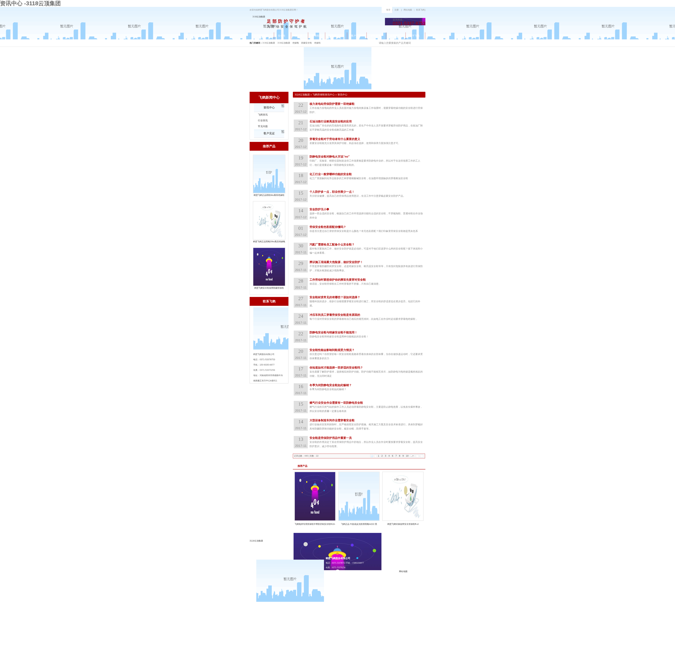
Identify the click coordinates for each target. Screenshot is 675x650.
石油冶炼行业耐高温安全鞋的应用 (331, 121)
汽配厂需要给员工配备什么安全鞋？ (332, 244)
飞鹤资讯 (263, 114)
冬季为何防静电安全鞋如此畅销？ (331, 385)
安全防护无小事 (319, 209)
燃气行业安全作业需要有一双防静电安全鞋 (336, 402)
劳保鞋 (397, 618)
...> (412, 456)
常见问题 (263, 126)
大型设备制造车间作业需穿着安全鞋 (332, 420)
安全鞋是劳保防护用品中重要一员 (331, 437)
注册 (396, 10)
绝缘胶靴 (398, 625)
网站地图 (408, 10)
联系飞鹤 (420, 10)
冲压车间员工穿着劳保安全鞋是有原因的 (335, 314)
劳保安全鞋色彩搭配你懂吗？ (328, 226)
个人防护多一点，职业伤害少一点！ (332, 191)
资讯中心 (269, 107)
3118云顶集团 (258, 16)
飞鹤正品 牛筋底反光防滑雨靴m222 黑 (359, 524)
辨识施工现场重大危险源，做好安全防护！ (336, 262)
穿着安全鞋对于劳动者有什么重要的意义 (335, 138)
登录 (388, 10)
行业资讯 (263, 120)
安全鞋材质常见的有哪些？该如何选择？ (335, 297)
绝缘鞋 (317, 43)
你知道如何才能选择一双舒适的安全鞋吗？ (336, 367)
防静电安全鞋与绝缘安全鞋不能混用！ (333, 332)
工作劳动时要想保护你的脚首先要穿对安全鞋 (338, 279)
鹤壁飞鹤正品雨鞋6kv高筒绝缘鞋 (269, 195)
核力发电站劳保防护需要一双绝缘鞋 (332, 103)
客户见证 (269, 133)
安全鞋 (397, 632)
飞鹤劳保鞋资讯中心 (324, 94)
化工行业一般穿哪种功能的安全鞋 (331, 174)
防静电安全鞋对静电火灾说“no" (330, 156)
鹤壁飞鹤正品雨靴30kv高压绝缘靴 (269, 241)
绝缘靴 (295, 43)
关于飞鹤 (398, 646)
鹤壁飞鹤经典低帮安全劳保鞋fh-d (403, 524)
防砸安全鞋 (306, 43)
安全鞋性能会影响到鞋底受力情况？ (332, 349)
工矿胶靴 (398, 611)
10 (407, 456)
